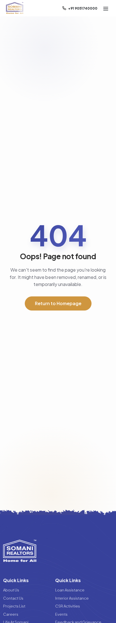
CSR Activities (67, 606)
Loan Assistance (69, 589)
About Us (11, 589)
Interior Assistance (72, 598)
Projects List (14, 606)
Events (61, 614)
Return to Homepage (58, 303)
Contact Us (13, 598)
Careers (10, 614)
